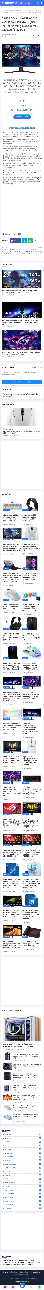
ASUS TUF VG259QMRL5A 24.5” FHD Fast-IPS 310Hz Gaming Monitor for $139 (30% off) (30, 823)
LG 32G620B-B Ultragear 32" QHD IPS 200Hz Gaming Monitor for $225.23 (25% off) (12, 945)
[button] (42, 3)
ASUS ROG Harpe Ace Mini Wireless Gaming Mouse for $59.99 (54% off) (31, 637)
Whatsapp (30, 240)
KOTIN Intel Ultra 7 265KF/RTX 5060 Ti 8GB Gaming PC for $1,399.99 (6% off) (27, 1066)
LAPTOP (23, 1142)
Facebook (16, 241)
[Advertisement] (22, 208)
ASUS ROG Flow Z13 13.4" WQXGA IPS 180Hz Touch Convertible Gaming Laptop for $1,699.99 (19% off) (12, 577)
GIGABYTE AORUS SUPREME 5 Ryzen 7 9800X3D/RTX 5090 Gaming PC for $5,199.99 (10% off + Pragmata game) (26, 1077)
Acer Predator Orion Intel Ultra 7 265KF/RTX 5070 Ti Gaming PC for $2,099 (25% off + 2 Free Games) (31, 883)
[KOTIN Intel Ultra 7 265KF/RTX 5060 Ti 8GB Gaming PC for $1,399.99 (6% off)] (7, 1066)
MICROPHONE (22, 1194)
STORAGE (23, 1160)
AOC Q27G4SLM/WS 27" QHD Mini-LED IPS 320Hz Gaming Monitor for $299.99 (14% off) (27, 1098)
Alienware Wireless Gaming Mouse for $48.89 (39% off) (10, 607)
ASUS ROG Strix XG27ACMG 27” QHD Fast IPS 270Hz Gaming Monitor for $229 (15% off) (12, 823)
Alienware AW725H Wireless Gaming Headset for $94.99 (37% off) (29, 518)
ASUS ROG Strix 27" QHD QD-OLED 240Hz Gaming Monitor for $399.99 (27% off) (21, 353)
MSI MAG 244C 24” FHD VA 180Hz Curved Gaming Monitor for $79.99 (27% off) (12, 914)
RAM (23, 1179)
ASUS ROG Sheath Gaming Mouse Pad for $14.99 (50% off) (31, 944)
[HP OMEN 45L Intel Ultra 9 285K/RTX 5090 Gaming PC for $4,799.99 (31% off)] (7, 1056)
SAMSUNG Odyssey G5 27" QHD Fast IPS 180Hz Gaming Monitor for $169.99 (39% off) (12, 853)
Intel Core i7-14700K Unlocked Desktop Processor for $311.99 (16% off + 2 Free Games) (30, 914)
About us (13, 1272)
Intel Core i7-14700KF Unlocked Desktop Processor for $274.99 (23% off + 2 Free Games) (12, 883)
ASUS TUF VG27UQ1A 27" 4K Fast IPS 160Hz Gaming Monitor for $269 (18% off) (11, 760)
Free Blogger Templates (19, 1278)
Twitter (24, 240)
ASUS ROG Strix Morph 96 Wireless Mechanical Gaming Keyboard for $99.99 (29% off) (31, 791)
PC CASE (23, 1186)
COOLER (23, 1171)
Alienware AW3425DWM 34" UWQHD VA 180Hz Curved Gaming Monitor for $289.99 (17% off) (30, 728)
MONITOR (10, 10)
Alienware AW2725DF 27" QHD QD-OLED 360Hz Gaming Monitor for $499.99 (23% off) (20, 291)
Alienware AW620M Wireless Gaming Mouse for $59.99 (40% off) (21, 432)
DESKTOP (23, 1138)
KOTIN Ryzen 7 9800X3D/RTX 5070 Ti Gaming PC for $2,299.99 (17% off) (19, 1045)
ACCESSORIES (22, 1197)
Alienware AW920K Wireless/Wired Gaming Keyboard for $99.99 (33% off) (11, 518)
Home (4, 10)
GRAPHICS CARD (23, 1164)
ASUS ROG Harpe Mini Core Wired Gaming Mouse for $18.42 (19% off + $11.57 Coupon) (11, 666)
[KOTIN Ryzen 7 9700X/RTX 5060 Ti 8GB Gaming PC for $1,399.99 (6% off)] (7, 1088)
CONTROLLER (22, 1190)
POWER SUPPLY (23, 1183)
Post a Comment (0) (22, 382)
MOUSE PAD (22, 1205)
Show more (38, 265)
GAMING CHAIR (22, 1201)
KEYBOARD (23, 1153)
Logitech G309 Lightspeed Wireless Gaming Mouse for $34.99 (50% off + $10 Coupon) (30, 760)
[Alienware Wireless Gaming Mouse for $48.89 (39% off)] (7, 1108)
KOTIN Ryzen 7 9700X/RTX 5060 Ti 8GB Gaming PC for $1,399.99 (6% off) (25, 1088)
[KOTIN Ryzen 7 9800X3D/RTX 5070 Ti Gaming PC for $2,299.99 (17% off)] (22, 1027)
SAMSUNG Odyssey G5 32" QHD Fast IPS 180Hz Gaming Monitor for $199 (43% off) (31, 853)
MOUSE (23, 1146)
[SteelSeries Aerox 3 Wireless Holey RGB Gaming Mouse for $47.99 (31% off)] (7, 1116)
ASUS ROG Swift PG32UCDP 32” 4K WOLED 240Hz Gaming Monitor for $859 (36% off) (12, 792)
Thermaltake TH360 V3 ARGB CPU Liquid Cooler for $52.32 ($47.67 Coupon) (31, 608)
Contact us (24, 1272)
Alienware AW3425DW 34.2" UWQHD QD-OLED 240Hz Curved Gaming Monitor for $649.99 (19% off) (21, 322)
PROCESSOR (23, 1157)
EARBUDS (22, 1208)
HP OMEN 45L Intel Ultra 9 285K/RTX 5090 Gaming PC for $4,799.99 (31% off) (31, 576)
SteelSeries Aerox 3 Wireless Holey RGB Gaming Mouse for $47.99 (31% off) (29, 666)
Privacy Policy (36, 1272)
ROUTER (23, 1175)
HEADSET (23, 1149)
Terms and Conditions (22, 1275)
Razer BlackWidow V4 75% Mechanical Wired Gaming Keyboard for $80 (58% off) (12, 726)
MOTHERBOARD (23, 1168)
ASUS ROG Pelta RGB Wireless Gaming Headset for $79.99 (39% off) (11, 637)
